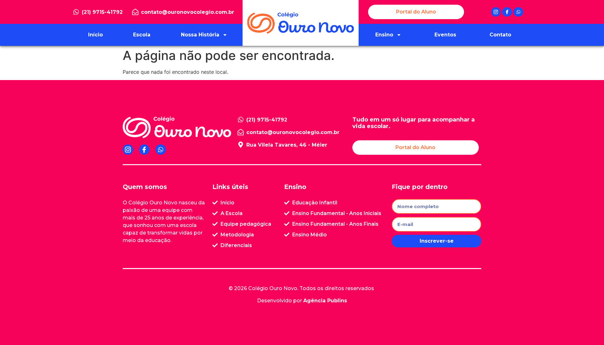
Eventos (445, 35)
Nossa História (200, 35)
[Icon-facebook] (507, 12)
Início (95, 35)
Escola (141, 35)
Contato (500, 35)
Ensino (384, 35)
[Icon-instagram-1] (496, 12)
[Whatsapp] (518, 12)
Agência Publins (325, 301)
